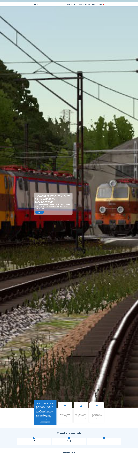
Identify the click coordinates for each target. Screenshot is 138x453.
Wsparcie (93, 4)
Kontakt (100, 4)
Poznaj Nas (75, 4)
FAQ (97, 4)
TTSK (36, 4)
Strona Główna (69, 4)
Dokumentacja (87, 4)
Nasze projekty (81, 4)
